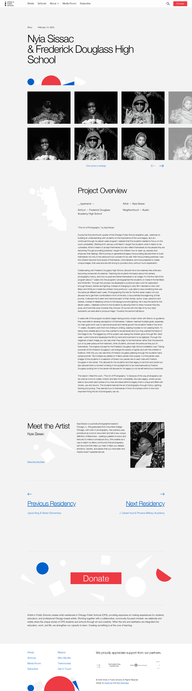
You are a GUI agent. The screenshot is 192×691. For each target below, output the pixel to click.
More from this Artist (35, 462)
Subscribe (85, 3)
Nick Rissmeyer (123, 683)
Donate (180, 3)
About (53, 3)
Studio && (108, 683)
